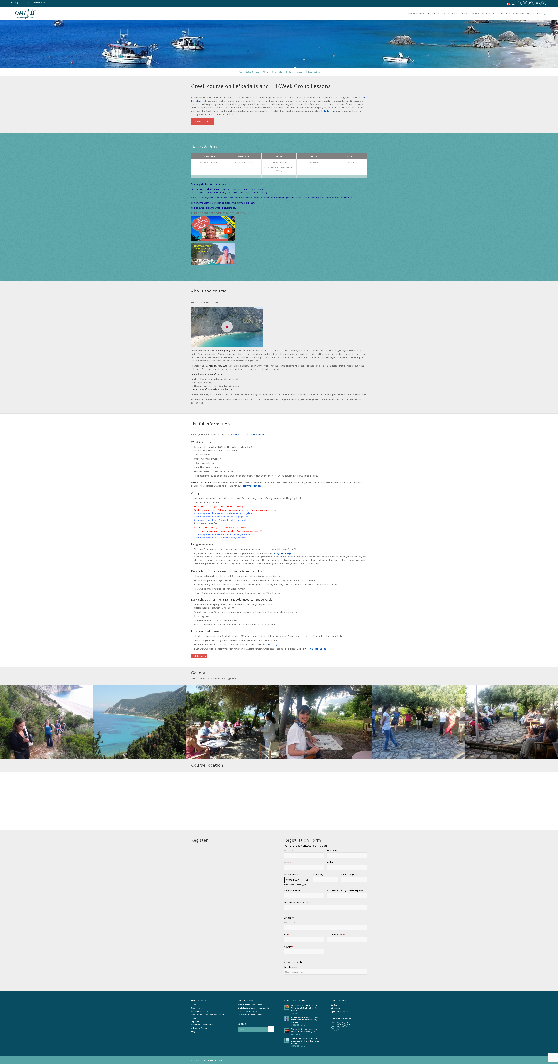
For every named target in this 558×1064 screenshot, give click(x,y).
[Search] (544, 13)
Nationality (318, 874)
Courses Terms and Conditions (250, 1014)
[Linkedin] (338, 1029)
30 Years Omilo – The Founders (250, 1004)
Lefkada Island (328, 111)
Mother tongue (349, 874)
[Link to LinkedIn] (539, 3)
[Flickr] (333, 1029)
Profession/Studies (293, 890)
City (286, 934)
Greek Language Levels (200, 1011)
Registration (196, 1021)
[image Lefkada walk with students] (46, 722)
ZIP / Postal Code (336, 934)
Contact (334, 1005)
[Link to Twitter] (530, 3)
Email (287, 862)
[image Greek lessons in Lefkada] (232, 722)
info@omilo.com (20, 3)
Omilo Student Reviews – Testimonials (253, 1008)
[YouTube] (338, 1024)
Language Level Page (281, 553)
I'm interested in (292, 967)
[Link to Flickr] (534, 3)
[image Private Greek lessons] (325, 722)
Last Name (333, 850)
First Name (290, 850)
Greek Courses (197, 1008)
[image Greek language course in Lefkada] (511, 722)
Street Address (291, 922)
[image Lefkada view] (139, 722)
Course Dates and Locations (202, 1025)
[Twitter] (342, 1024)
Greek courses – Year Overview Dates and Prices (208, 1016)
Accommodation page (252, 485)
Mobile (331, 862)
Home (193, 1004)
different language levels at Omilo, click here (234, 202)
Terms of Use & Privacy (247, 1011)
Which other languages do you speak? (345, 890)
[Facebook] (333, 1024)
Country (288, 946)
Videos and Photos (199, 1028)
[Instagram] (347, 1024)
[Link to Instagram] (544, 3)
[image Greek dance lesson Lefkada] (418, 722)
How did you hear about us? (297, 902)
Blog (193, 1031)
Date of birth (291, 874)
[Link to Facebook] (520, 3)
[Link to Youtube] (525, 3)
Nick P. (222, 1060)
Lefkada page (272, 644)
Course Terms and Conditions (250, 434)
